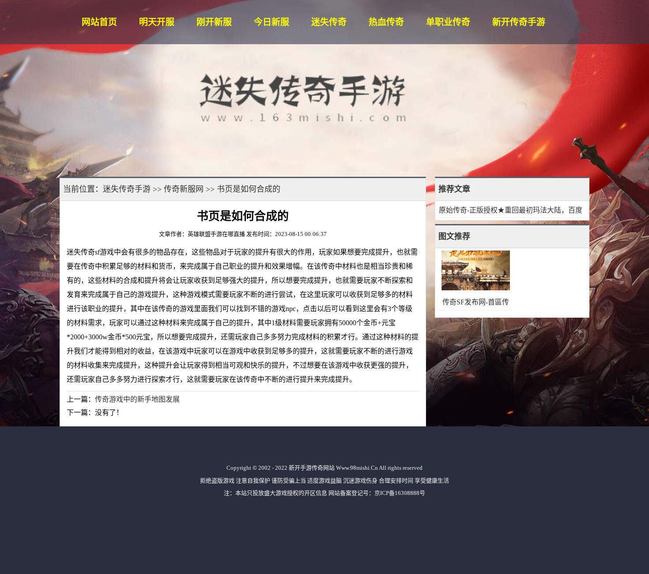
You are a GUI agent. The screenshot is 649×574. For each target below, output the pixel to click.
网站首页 (99, 22)
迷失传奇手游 (127, 189)
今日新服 (271, 22)
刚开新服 (214, 22)
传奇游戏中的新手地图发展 (137, 399)
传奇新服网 (184, 189)
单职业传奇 (448, 22)
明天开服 (156, 22)
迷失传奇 (329, 22)
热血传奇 (386, 22)
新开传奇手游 (518, 22)
